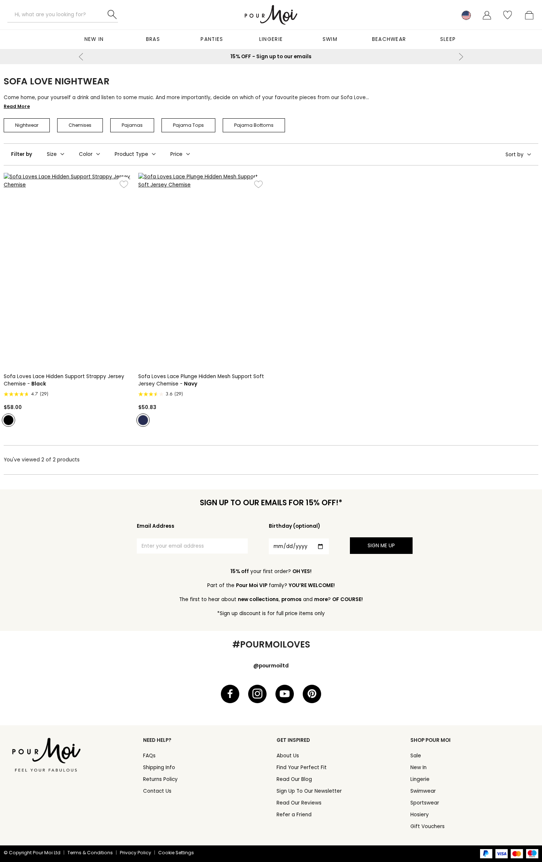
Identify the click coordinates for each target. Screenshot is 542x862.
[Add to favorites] (123, 184)
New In (94, 39)
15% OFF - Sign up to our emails (271, 56)
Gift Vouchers (427, 826)
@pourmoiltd (271, 665)
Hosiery (419, 814)
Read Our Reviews (299, 802)
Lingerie (271, 39)
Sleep (448, 39)
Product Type (131, 154)
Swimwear (423, 791)
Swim (330, 39)
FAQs (149, 755)
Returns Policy (160, 779)
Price (176, 154)
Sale (415, 755)
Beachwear (389, 39)
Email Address (155, 526)
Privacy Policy (135, 852)
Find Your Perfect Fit (302, 767)
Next (461, 56)
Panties (212, 39)
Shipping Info (159, 767)
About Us (288, 755)
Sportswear (424, 802)
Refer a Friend (294, 814)
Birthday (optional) (294, 526)
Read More (17, 106)
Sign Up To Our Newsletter (309, 791)
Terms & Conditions (90, 852)
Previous (81, 56)
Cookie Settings (176, 852)
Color (86, 154)
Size (52, 154)
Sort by (514, 154)
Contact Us (157, 791)
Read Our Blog (294, 779)
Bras (153, 39)
